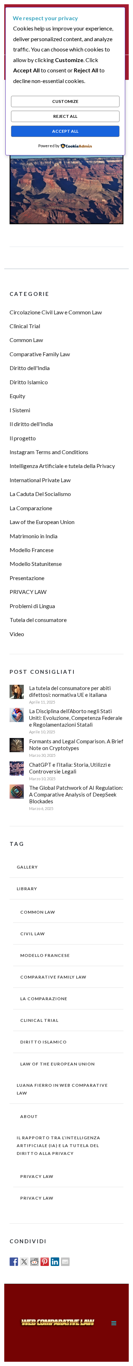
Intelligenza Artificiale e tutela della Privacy (62, 465)
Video (17, 633)
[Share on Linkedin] (55, 1261)
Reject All (65, 116)
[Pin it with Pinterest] (44, 1261)
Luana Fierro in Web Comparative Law (62, 1089)
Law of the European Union (42, 521)
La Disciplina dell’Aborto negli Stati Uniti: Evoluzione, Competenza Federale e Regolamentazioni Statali (75, 718)
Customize (65, 101)
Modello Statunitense (36, 563)
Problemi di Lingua (32, 605)
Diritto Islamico (29, 382)
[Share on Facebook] (14, 1261)
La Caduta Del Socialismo (40, 493)
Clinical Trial (25, 326)
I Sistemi (20, 410)
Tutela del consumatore (38, 619)
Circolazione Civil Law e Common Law (56, 312)
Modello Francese (32, 549)
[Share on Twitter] (24, 1261)
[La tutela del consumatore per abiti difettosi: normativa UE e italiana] (17, 692)
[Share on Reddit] (34, 1261)
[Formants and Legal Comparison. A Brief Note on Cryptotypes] (17, 745)
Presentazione (27, 577)
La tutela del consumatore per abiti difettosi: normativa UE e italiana (70, 691)
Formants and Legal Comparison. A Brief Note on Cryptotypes (76, 744)
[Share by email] (65, 1261)
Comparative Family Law (40, 354)
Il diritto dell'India (31, 423)
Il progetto (23, 438)
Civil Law (32, 933)
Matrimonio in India (33, 536)
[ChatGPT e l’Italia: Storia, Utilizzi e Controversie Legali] (17, 768)
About (29, 1116)
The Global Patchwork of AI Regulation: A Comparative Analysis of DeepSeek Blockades (76, 794)
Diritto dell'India (30, 367)
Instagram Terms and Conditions (49, 451)
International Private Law (40, 480)
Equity (17, 395)
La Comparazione (31, 508)
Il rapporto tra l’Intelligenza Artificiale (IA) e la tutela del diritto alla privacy (58, 1145)
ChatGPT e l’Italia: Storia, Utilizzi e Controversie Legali (70, 768)
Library (27, 888)
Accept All (65, 131)
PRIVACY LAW (28, 591)
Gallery (27, 867)
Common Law (26, 339)
